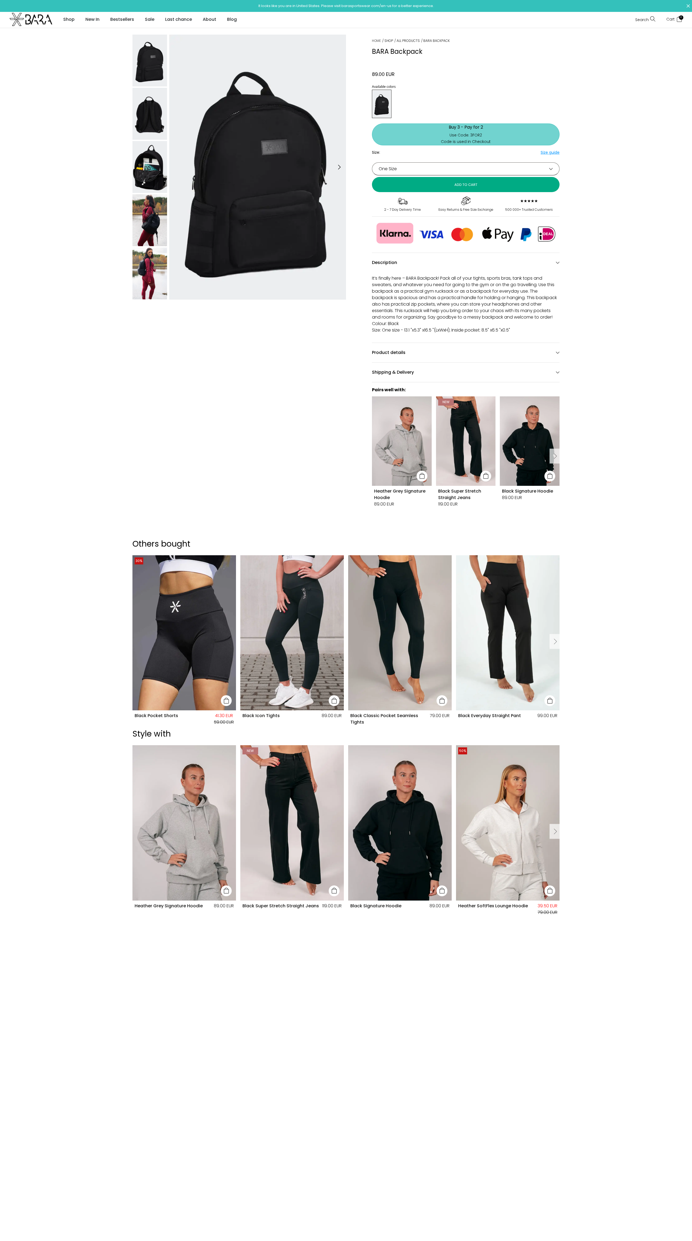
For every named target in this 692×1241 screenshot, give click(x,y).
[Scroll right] (555, 456)
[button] (346, 6)
